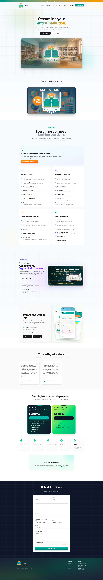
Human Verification (39, 542)
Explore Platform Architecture (28, 161)
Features (42, 5)
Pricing (60, 5)
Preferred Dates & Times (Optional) (41, 519)
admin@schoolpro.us (82, 563)
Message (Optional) (38, 531)
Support (65, 5)
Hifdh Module (55, 5)
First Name (37, 497)
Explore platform (56, 33)
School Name (37, 513)
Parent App (70, 566)
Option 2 (53, 520)
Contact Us (72, 5)
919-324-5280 (81, 566)
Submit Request (51, 548)
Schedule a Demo (80, 5)
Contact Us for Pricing (64, 418)
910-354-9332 (81, 569)
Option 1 (36, 520)
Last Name (54, 497)
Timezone (36, 525)
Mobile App (48, 5)
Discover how (60, 1)
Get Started (39, 418)
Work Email (37, 502)
